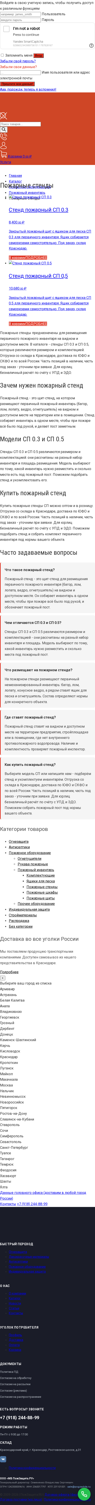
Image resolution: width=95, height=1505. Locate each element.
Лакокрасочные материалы (29, 1256)
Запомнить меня (18, 55)
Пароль (48, 20)
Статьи (14, 1308)
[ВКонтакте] (3, 1459)
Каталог (15, 1298)
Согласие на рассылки (15, 1384)
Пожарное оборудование (30, 853)
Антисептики (19, 847)
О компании (17, 1293)
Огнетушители (29, 859)
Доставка (16, 1340)
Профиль (15, 1335)
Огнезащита (18, 842)
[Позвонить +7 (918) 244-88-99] (84, 1494)
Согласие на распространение (20, 1396)
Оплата (14, 1345)
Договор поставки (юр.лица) (21, 1499)
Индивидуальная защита (29, 909)
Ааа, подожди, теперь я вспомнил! (28, 89)
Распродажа (19, 921)
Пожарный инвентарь (36, 870)
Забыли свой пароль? (18, 61)
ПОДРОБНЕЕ (36, 258)
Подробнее (9, 972)
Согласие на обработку (15, 1378)
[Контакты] (3, 139)
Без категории (20, 926)
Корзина (15, 1350)
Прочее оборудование (36, 904)
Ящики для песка (41, 881)
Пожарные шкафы (42, 892)
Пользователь (53, 14)
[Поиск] (4, 130)
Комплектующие (41, 875)
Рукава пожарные (33, 864)
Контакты (8, 1204)
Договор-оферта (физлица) (65, 1494)
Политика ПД (9, 1371)
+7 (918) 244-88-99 (32, 1204)
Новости (15, 1303)
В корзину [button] (17, 258)
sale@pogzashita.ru (79, 1486)
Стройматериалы (23, 915)
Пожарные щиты (41, 898)
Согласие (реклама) (13, 1390)
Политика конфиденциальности (32, 1468)
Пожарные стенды (42, 887)
